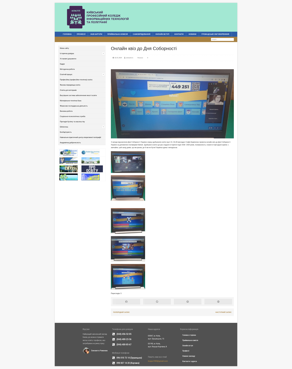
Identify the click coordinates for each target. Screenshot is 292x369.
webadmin (129, 58)
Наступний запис (223, 312)
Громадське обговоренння (215, 34)
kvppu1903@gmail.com (158, 361)
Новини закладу (188, 356)
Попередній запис (121, 312)
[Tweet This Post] (157, 301)
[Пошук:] (222, 39)
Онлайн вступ (162, 34)
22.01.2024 (118, 58)
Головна (67, 34)
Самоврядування (141, 34)
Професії (81, 34)
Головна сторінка (189, 335)
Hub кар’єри (96, 34)
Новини (192, 34)
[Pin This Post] (187, 301)
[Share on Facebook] (126, 301)
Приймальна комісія (117, 34)
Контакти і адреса (189, 361)
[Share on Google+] (218, 301)
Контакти (179, 34)
